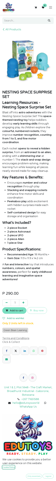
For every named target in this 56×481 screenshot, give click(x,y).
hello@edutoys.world (25, 402)
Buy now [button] (38, 310)
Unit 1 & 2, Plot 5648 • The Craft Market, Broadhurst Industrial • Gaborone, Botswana (28, 391)
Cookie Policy (8, 467)
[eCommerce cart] (36, 7)
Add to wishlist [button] (15, 318)
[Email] (6, 359)
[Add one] (23, 302)
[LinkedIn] (24, 350)
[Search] (49, 20)
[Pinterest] (42, 350)
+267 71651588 (30, 399)
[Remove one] (6, 302)
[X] (15, 350)
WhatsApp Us (28, 406)
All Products (13, 29)
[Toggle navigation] (50, 7)
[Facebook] (6, 350)
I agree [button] (48, 476)
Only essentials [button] (34, 476)
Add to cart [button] (16, 310)
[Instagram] (32, 377)
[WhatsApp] (33, 350)
